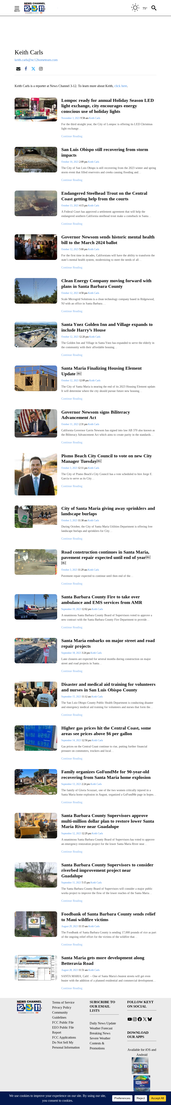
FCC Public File (63, 1022)
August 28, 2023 (70, 970)
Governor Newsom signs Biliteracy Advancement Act (95, 414)
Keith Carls (94, 118)
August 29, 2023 (70, 926)
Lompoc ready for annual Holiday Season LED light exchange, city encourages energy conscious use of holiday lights (107, 106)
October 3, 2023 (69, 467)
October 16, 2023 (70, 161)
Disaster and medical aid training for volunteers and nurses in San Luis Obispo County (108, 687)
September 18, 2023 (71, 652)
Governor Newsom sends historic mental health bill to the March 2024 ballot (108, 239)
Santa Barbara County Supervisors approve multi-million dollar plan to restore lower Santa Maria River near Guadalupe (107, 821)
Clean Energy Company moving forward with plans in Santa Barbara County (106, 283)
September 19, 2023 (71, 609)
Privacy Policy (61, 1007)
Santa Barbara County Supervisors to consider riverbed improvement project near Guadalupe (107, 870)
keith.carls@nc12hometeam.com (36, 60)
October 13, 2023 (70, 205)
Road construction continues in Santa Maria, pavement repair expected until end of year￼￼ (105, 557)
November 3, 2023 (70, 118)
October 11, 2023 (70, 424)
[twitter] (33, 69)
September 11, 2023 (71, 882)
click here (120, 86)
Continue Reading (71, 136)
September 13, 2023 (71, 784)
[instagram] (41, 69)
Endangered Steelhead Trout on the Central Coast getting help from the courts (104, 196)
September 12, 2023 (71, 833)
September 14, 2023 (71, 740)
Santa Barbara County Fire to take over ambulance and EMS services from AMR (101, 599)
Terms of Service (63, 1002)
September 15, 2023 (71, 696)
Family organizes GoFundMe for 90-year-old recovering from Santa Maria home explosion (106, 774)
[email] (18, 69)
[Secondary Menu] (20, 8)
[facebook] (26, 69)
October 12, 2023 (70, 249)
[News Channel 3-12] (40, 8)
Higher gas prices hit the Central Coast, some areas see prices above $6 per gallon (106, 730)
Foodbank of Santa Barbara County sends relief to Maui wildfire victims (108, 916)
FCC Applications (64, 1037)
